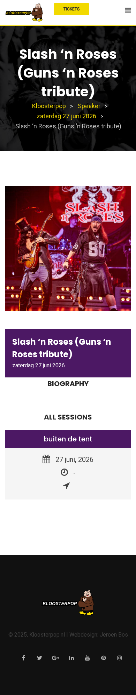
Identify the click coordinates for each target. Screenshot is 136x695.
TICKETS (71, 9)
